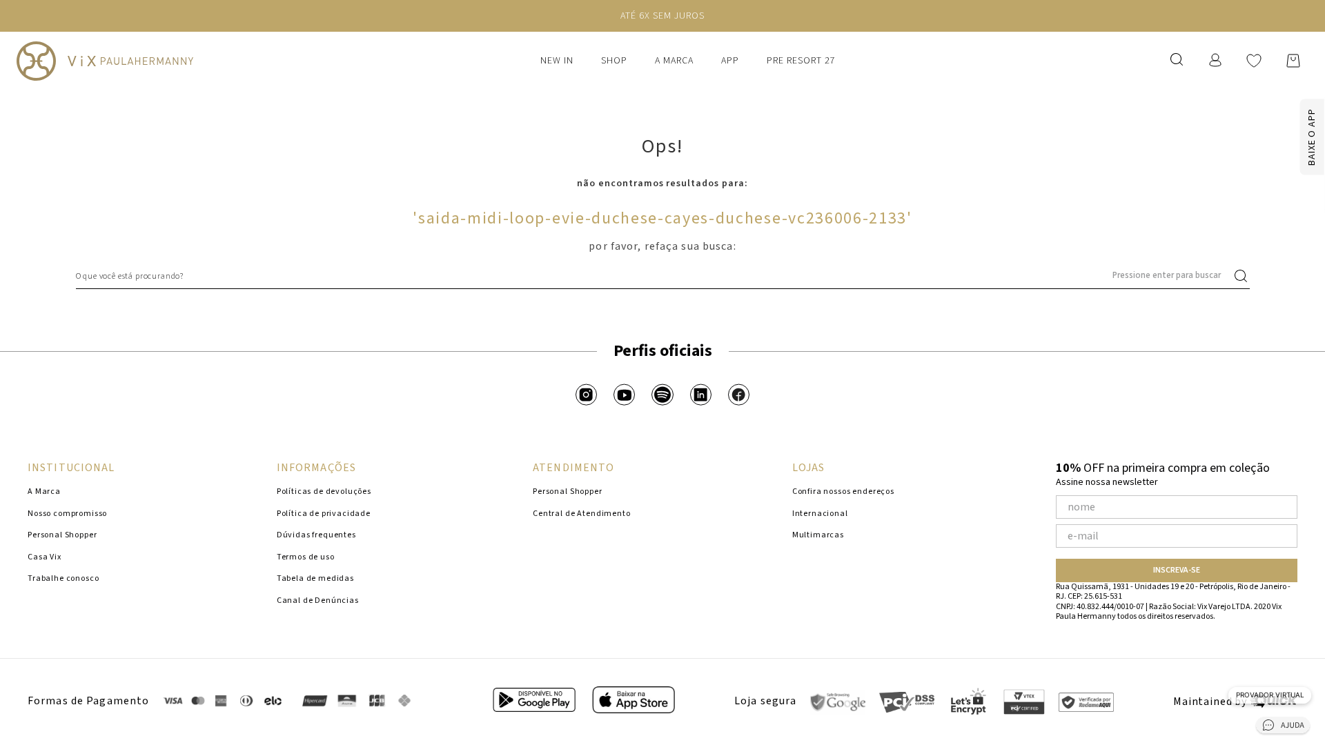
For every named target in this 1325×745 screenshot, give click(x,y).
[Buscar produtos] (1244, 276)
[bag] (1293, 60)
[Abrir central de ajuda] (1283, 727)
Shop (614, 61)
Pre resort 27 (801, 61)
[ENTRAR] (1216, 60)
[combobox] (663, 276)
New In (556, 61)
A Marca (674, 61)
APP (730, 61)
